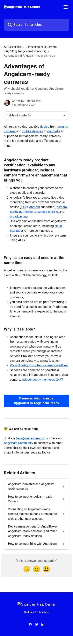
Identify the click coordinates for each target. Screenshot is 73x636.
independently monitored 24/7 (42, 379)
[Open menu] (65, 7)
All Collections (12, 46)
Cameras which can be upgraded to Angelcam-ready (36, 400)
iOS (23, 207)
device (44, 126)
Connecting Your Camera (41, 46)
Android (34, 207)
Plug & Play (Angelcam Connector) (25, 51)
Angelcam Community (18, 443)
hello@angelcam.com (30, 438)
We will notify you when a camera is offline (39, 365)
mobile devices (32, 131)
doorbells (53, 131)
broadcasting (19, 216)
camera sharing (47, 211)
